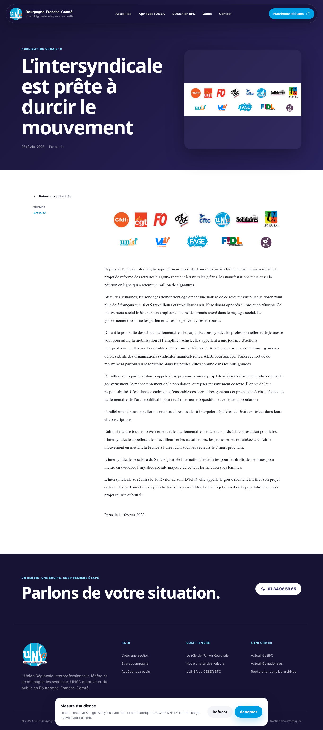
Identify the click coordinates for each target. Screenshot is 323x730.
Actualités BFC (262, 655)
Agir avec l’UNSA (152, 14)
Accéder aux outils (136, 671)
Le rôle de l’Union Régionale (207, 655)
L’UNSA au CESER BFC (203, 671)
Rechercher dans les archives (273, 671)
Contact (225, 14)
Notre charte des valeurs (205, 663)
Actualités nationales (267, 663)
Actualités (123, 14)
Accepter (248, 711)
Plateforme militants (288, 13)
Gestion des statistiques (285, 721)
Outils (207, 14)
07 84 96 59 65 (282, 589)
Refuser (220, 711)
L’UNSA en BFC (183, 14)
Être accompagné (135, 663)
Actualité (39, 213)
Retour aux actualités (55, 196)
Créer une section (135, 655)
